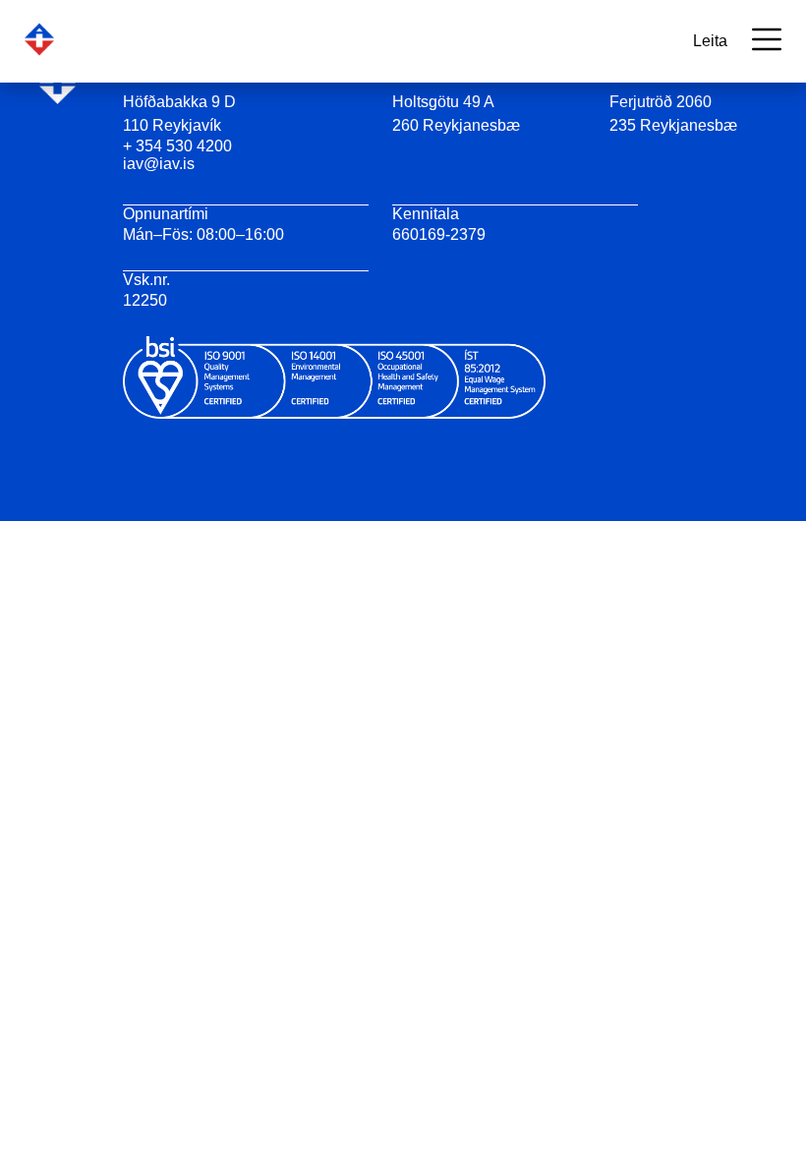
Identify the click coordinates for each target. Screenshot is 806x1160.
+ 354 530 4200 (177, 146)
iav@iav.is (159, 163)
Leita (710, 40)
